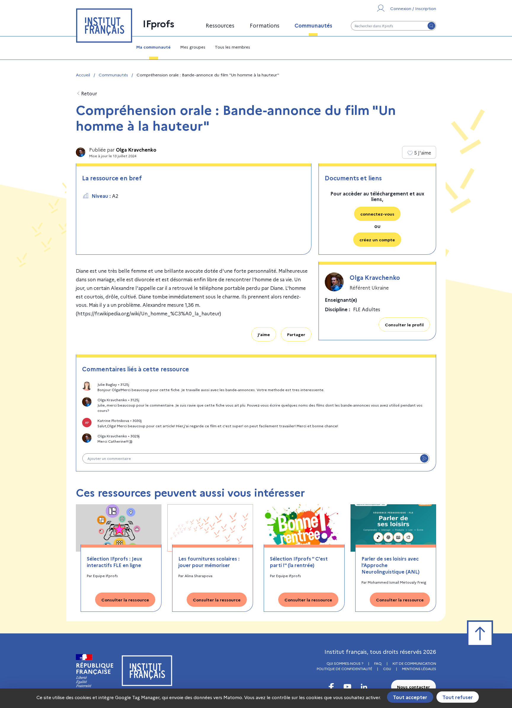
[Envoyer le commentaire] (424, 458)
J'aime (263, 334)
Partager (296, 334)
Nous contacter (413, 687)
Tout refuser (457, 697)
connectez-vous (377, 214)
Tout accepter (410, 697)
